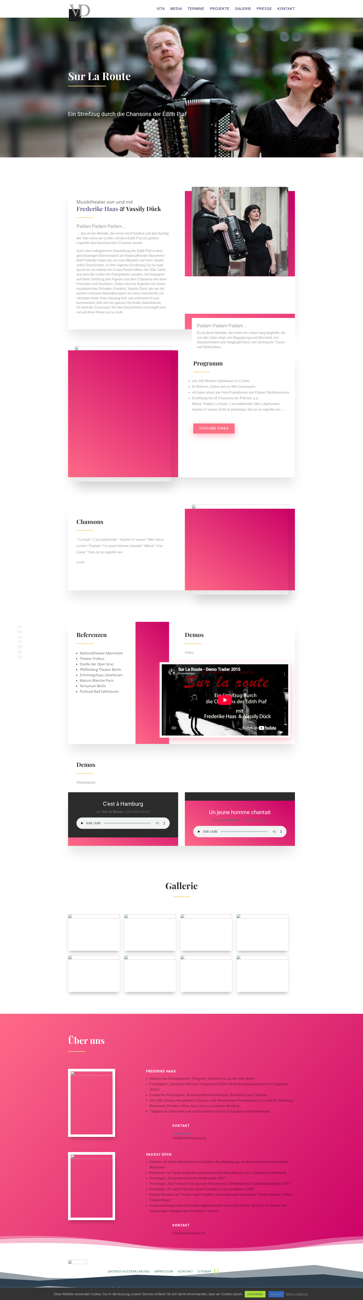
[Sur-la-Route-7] (206, 992)
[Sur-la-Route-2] (150, 950)
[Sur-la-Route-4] (262, 950)
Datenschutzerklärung (129, 1271)
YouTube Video (214, 428)
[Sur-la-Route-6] (150, 992)
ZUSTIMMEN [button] (255, 1294)
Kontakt (286, 9)
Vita (161, 9)
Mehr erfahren (297, 1294)
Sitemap (204, 1271)
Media (176, 9)
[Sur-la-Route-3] (206, 950)
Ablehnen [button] (276, 1294)
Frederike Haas (97, 208)
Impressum (163, 1271)
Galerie (243, 9)
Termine (196, 9)
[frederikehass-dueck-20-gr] (94, 950)
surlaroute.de (182, 1133)
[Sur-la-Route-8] (262, 992)
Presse (264, 9)
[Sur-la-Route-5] (94, 992)
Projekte (220, 9)
